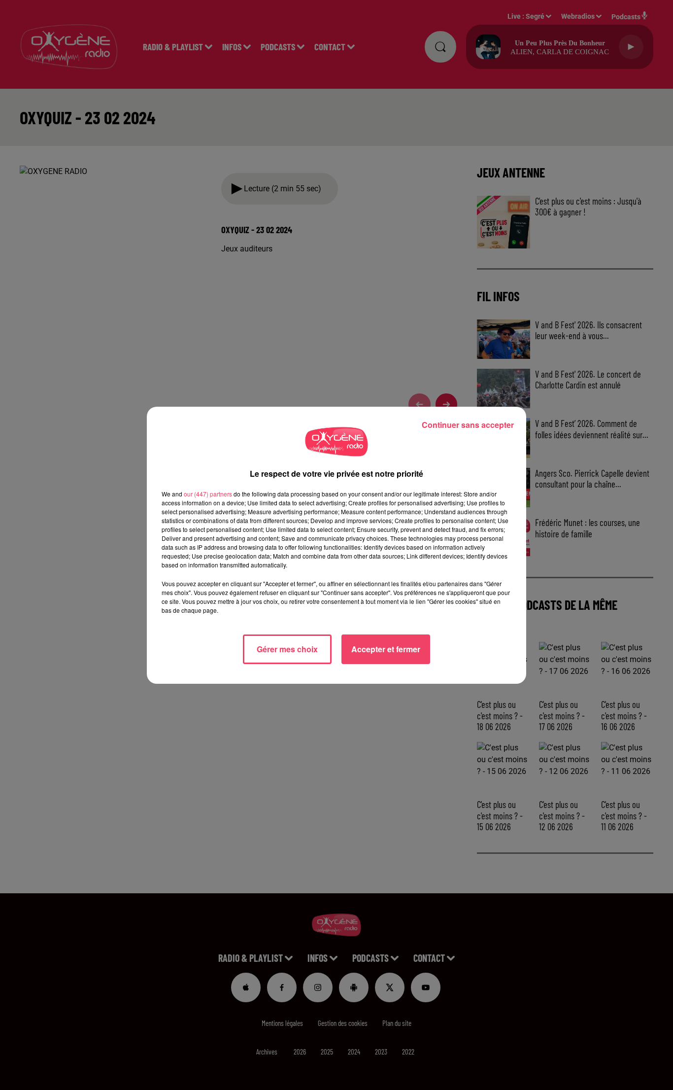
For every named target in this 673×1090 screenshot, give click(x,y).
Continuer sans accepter (468, 424)
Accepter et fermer (385, 649)
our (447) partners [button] (208, 494)
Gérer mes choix (287, 649)
